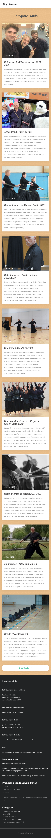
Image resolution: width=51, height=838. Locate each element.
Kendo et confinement (16, 633)
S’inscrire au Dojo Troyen (12, 789)
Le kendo (6, 792)
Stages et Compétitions (11, 822)
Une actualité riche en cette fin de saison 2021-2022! (21, 422)
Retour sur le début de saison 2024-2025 (23, 63)
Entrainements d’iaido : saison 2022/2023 (20, 276)
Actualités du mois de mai (18, 131)
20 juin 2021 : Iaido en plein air (20, 563)
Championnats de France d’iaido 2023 (24, 205)
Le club (5, 787)
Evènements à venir (10, 811)
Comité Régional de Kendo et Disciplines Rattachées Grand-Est (25, 799)
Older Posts (24, 668)
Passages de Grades (10, 819)
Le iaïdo (5, 795)
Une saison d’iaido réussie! (18, 347)
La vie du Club (8, 817)
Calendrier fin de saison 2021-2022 (22, 493)
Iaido (4, 814)
